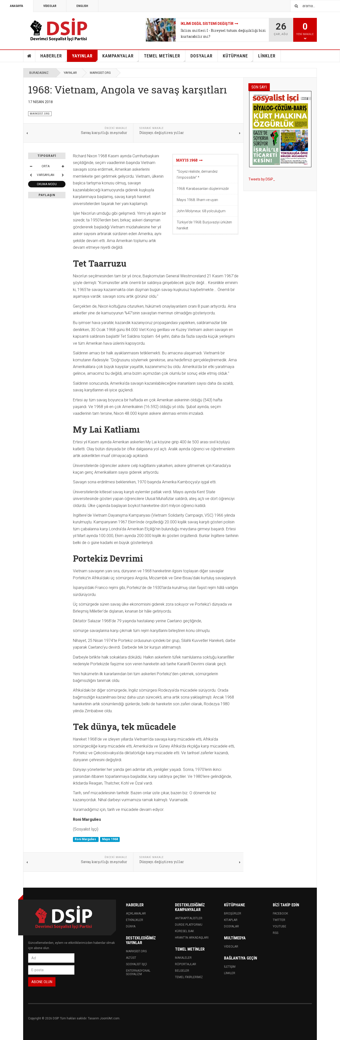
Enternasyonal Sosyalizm (138, 972)
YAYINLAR (82, 55)
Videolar (231, 946)
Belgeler (182, 970)
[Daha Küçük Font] (31, 166)
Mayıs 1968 (187, 160)
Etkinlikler (134, 920)
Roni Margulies (86, 839)
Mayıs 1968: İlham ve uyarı (197, 200)
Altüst (131, 957)
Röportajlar (185, 964)
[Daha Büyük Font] (62, 166)
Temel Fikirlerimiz (189, 977)
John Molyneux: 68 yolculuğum (201, 211)
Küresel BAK (184, 931)
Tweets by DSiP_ (261, 179)
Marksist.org (136, 951)
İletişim (229, 966)
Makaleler (183, 957)
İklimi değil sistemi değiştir (207, 24)
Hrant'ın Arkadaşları (192, 937)
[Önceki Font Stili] (31, 175)
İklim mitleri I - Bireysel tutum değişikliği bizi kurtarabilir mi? (223, 33)
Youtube (279, 926)
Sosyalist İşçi (136, 964)
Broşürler (232, 913)
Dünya (130, 926)
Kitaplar (230, 920)
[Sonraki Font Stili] (62, 175)
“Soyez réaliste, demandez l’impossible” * (197, 174)
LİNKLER (267, 55)
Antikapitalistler (188, 918)
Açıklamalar (136, 913)
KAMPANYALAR (118, 55)
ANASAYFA (16, 6)
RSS (275, 933)
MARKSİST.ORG (100, 73)
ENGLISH (82, 6)
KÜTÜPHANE (235, 55)
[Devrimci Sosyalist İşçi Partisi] (59, 30)
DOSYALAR (201, 55)
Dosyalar (231, 926)
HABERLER (51, 55)
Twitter (279, 920)
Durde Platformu (188, 924)
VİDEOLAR (49, 6)
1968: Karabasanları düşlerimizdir (203, 189)
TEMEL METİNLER (162, 55)
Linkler (229, 973)
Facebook (280, 913)
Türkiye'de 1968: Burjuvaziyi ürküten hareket (204, 225)
